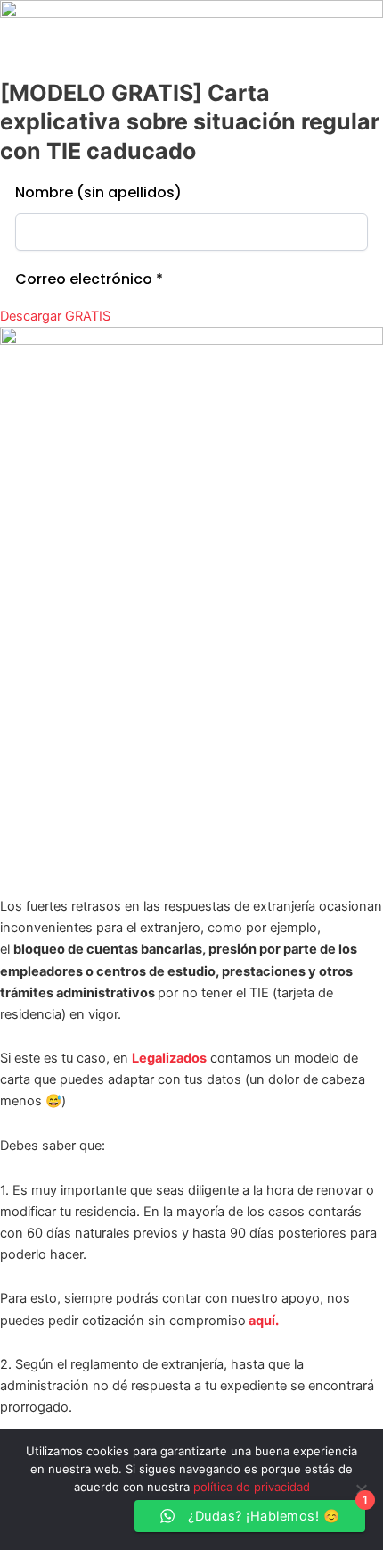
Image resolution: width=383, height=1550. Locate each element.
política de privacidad (251, 1486)
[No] (361, 1489)
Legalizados (169, 1058)
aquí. (262, 1320)
